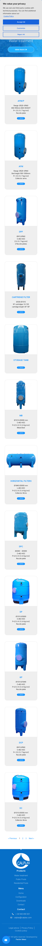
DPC (21, 546)
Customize (21, 28)
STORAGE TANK (21, 360)
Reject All (21, 34)
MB (21, 415)
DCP (21, 743)
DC (21, 808)
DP (21, 612)
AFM (21, 166)
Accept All (21, 22)
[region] (21, 19)
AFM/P (21, 101)
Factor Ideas (21, 939)
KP (21, 677)
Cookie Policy (9, 16)
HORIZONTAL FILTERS (21, 481)
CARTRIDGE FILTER (21, 297)
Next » (31, 838)
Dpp (21, 232)
